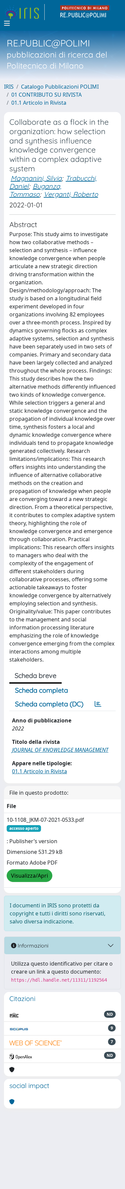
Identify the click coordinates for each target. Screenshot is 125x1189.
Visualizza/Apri (29, 875)
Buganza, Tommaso (35, 190)
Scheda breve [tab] (35, 675)
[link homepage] (24, 12)
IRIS (9, 86)
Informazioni (32, 945)
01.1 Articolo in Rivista (38, 102)
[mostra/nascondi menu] (7, 23)
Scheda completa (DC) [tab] (49, 704)
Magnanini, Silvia (36, 178)
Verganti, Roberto (71, 194)
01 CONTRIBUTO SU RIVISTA (46, 94)
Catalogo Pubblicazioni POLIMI (60, 86)
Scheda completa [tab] (41, 690)
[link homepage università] (85, 12)
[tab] (98, 704)
